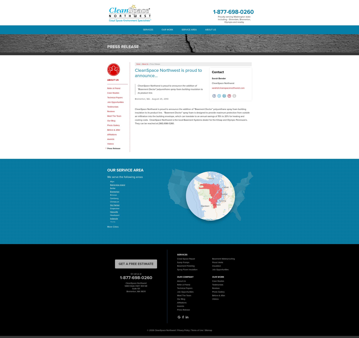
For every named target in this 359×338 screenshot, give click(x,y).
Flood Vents (217, 262)
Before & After (113, 130)
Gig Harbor (115, 205)
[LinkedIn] (187, 317)
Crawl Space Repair (186, 258)
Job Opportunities (115, 102)
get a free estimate (136, 263)
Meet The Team (114, 116)
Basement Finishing (186, 265)
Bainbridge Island (117, 185)
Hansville (114, 211)
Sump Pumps (183, 262)
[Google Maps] (179, 317)
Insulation (216, 265)
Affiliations (112, 134)
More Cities (112, 226)
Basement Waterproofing (223, 258)
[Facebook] (183, 317)
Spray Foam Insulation (187, 269)
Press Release (113, 148)
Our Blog (111, 120)
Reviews (111, 111)
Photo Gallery (113, 125)
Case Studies (113, 93)
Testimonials (112, 107)
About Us (113, 80)
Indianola (114, 218)
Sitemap (208, 330)
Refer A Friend (113, 88)
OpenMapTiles (208, 219)
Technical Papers (115, 97)
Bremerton (114, 191)
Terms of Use (197, 330)
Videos (110, 144)
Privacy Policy (183, 330)
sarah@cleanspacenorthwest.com (228, 88)
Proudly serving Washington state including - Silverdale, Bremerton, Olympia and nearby (234, 19)
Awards (110, 139)
